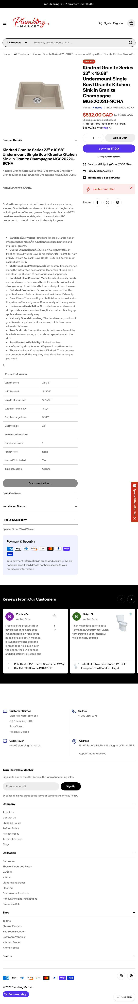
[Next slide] (131, 599)
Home (6, 54)
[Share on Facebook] (97, 202)
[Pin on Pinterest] (118, 202)
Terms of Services (47, 795)
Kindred (97, 107)
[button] (134, 502)
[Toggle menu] (5, 23)
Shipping (87, 120)
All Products (21, 54)
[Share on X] (108, 202)
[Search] (131, 43)
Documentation (39, 483)
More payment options (109, 156)
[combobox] (69, 43)
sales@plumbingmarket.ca (25, 745)
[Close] (131, 188)
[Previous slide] (121, 599)
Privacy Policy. (70, 795)
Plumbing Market (22, 987)
